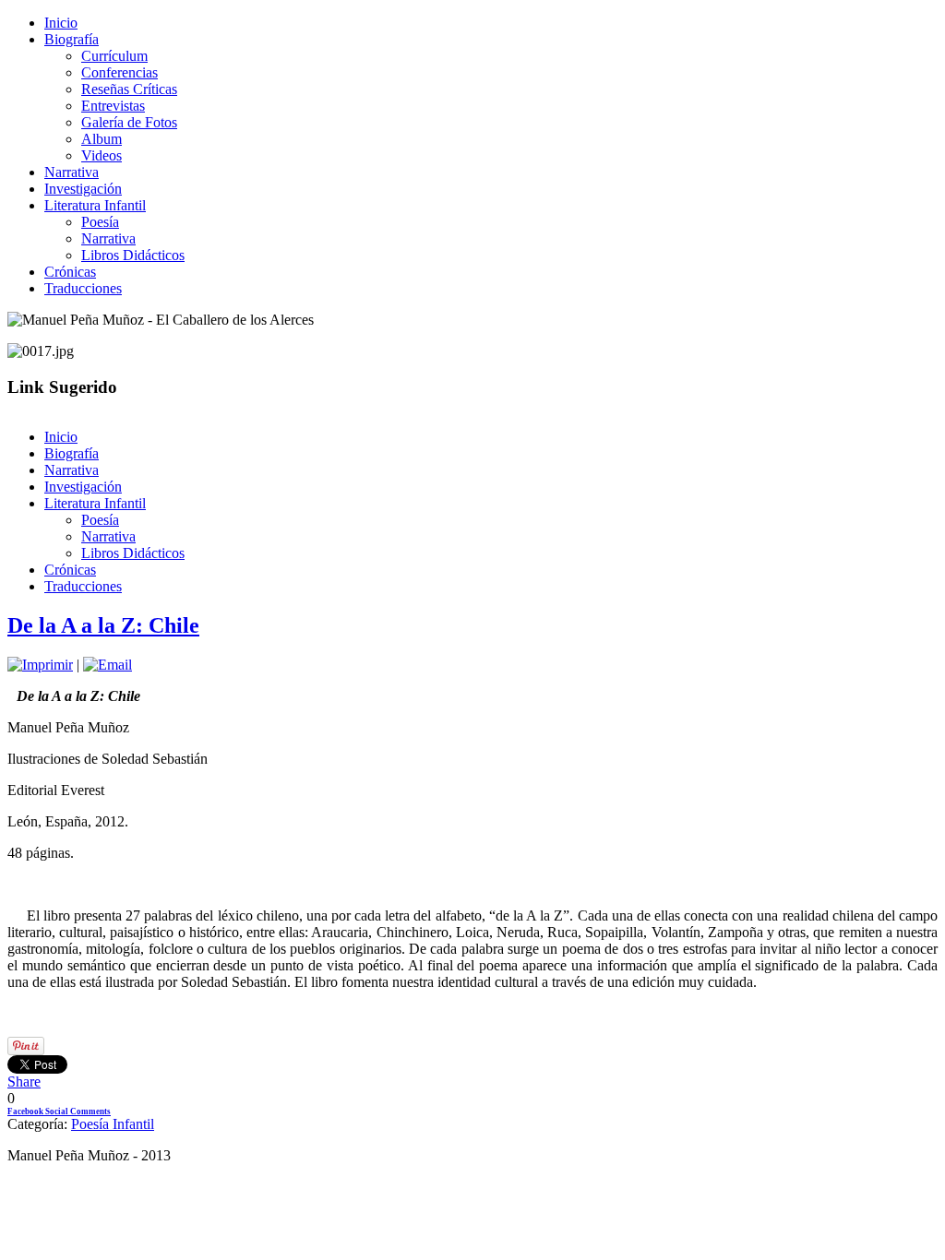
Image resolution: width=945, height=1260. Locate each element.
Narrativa (71, 172)
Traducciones (83, 288)
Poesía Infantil (112, 1124)
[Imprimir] (40, 664)
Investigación (83, 188)
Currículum (114, 56)
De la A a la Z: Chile (103, 625)
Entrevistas (113, 105)
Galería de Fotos (129, 122)
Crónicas (70, 271)
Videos (101, 155)
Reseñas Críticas (129, 89)
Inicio (61, 22)
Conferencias (119, 72)
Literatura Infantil (95, 205)
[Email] (107, 664)
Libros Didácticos (133, 255)
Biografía (71, 39)
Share (24, 1081)
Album (101, 139)
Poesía (100, 222)
